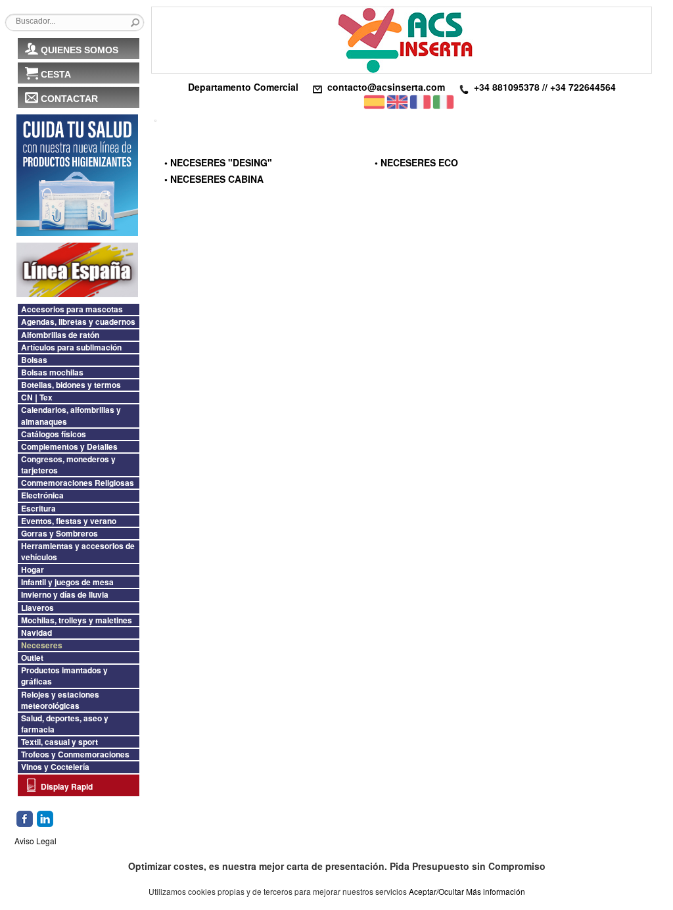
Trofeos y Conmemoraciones (75, 754)
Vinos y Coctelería (55, 767)
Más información (495, 891)
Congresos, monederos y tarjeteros (68, 465)
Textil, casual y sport (59, 742)
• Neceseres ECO (416, 162)
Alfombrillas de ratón (60, 335)
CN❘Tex (37, 397)
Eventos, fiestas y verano (68, 521)
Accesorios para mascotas (72, 309)
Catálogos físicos (53, 434)
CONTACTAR (69, 98)
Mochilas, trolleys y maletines (76, 620)
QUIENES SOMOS (79, 50)
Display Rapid (67, 786)
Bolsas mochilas (52, 372)
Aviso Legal (35, 840)
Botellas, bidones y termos (71, 385)
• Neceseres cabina (214, 178)
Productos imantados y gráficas (64, 676)
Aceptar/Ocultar (436, 891)
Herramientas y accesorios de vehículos (78, 551)
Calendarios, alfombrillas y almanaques (71, 415)
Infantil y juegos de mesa (67, 582)
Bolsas (34, 360)
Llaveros (37, 607)
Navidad (36, 632)
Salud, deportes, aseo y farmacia (64, 724)
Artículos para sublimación (71, 347)
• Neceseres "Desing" (218, 162)
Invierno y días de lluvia (64, 594)
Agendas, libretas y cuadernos (78, 321)
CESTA (56, 74)
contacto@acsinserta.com (386, 86)
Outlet (32, 657)
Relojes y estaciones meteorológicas (60, 700)
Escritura (38, 508)
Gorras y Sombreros (59, 533)
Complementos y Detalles (69, 446)
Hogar (32, 569)
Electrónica (42, 495)
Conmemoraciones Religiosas (77, 483)
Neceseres (41, 645)
